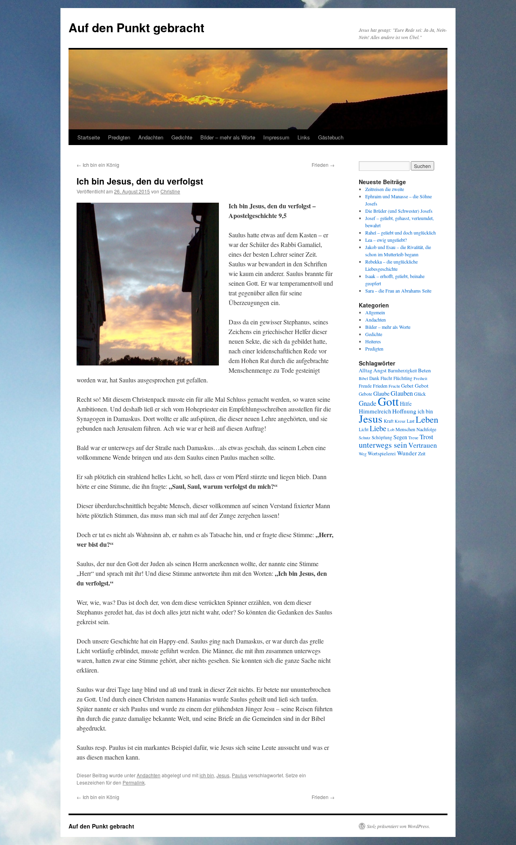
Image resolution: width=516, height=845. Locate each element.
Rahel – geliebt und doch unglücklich (400, 232)
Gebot (422, 385)
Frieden (323, 164)
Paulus (239, 775)
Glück (420, 393)
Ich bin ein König (98, 164)
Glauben (402, 393)
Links (304, 137)
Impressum (276, 137)
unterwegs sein (383, 444)
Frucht (394, 386)
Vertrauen (422, 445)
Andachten (150, 137)
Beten (424, 370)
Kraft (388, 421)
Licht (363, 429)
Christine (170, 191)
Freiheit (420, 378)
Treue (413, 437)
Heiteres (373, 341)
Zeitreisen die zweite (384, 189)
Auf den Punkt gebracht (136, 27)
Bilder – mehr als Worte (227, 137)
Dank (374, 378)
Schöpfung (382, 437)
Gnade (368, 403)
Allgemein (375, 312)
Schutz (364, 437)
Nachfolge (426, 429)
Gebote (365, 394)
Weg (362, 454)
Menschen (405, 429)
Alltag (365, 370)
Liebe (378, 428)
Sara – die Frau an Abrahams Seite (398, 290)
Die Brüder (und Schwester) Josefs (399, 211)
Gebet (407, 385)
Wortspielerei (382, 453)
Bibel (363, 378)
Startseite (88, 137)
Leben (427, 419)
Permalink (134, 782)
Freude (365, 386)
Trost (426, 436)
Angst (380, 370)
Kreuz (400, 421)
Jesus (222, 775)
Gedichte (181, 137)
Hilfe (406, 403)
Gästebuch (330, 137)
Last (410, 421)
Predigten (119, 137)
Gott (388, 401)
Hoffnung (404, 411)
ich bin (207, 775)
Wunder (407, 453)
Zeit (421, 453)
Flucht (386, 378)
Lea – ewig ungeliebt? (386, 240)
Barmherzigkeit (402, 370)
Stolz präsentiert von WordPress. (398, 826)
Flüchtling (402, 378)
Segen (400, 437)
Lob (390, 429)
